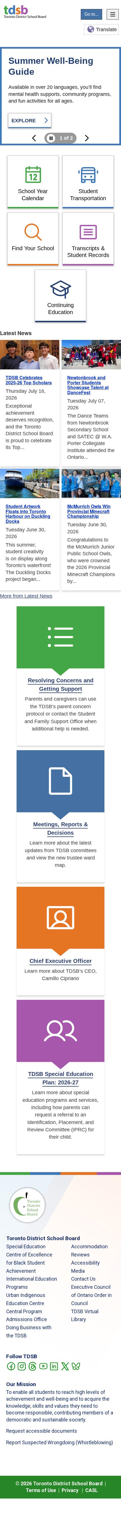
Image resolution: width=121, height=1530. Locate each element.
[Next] (86, 138)
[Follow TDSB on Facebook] (10, 1366)
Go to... (91, 14)
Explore (24, 120)
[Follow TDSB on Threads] (32, 1366)
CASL (91, 1490)
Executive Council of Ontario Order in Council (91, 1295)
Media (78, 1271)
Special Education (26, 1246)
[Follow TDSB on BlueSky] (75, 1366)
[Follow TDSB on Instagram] (21, 1366)
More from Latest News (26, 596)
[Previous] (34, 138)
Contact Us (83, 1279)
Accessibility (85, 1263)
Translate (106, 29)
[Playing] (51, 138)
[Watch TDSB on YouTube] (43, 1366)
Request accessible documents (41, 1431)
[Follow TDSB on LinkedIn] (54, 1366)
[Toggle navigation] (113, 14)
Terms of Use (41, 1490)
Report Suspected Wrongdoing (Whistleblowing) (59, 1442)
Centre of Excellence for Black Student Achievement (29, 1263)
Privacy (70, 1490)
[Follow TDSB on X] (65, 1366)
